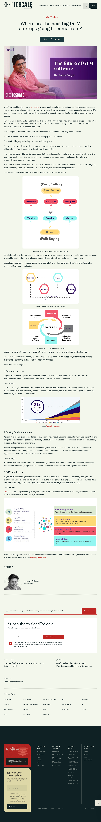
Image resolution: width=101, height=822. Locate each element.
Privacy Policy (42, 808)
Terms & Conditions (57, 808)
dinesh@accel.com (38, 557)
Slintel (6, 492)
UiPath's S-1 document (52, 426)
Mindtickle (35, 107)
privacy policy (13, 801)
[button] (55, 5)
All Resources (43, 5)
